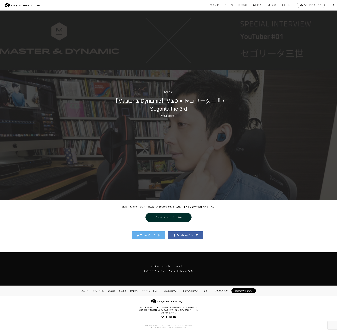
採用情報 (271, 5)
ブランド (214, 5)
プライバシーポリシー (151, 291)
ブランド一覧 (98, 291)
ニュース (228, 5)
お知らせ (168, 92)
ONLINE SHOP (221, 291)
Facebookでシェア (187, 235)
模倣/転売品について (191, 291)
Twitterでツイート (150, 235)
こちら (174, 313)
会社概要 (257, 5)
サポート (285, 5)
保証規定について (171, 291)
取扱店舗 (242, 5)
